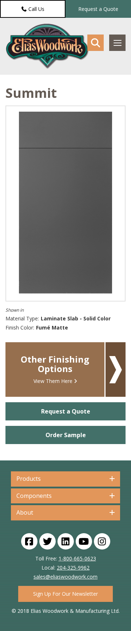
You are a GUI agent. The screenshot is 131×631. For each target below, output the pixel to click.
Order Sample (65, 435)
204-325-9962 (73, 567)
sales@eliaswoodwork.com (65, 576)
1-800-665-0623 (77, 558)
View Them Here (52, 381)
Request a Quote (98, 8)
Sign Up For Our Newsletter (65, 593)
